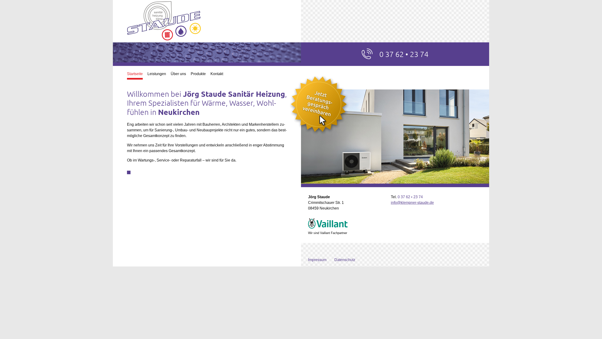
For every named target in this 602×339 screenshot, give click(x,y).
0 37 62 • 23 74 (403, 54)
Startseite (135, 74)
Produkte (198, 74)
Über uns (178, 74)
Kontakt (216, 74)
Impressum (317, 260)
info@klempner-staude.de (412, 203)
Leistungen (156, 74)
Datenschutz (344, 260)
